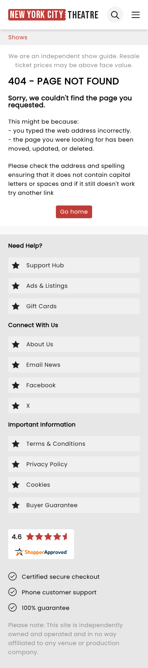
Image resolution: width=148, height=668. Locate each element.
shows (18, 37)
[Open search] (115, 15)
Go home (74, 212)
